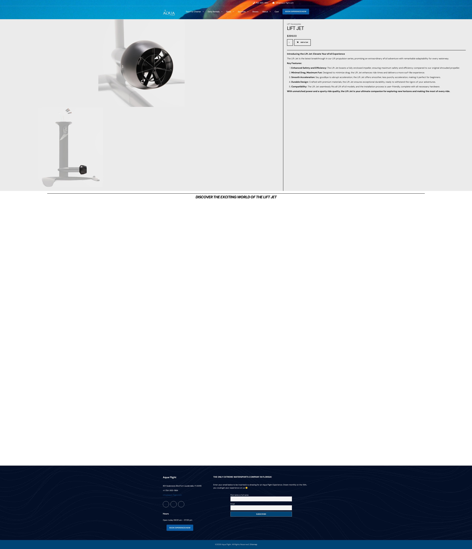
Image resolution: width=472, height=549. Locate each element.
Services (242, 11)
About (265, 11)
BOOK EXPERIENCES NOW (295, 11)
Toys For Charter (193, 11)
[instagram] (308, 3)
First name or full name (239, 495)
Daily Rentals (214, 11)
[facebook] (299, 3)
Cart (277, 11)
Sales (228, 11)
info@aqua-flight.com (285, 3)
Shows (255, 11)
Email (232, 504)
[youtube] (303, 3)
